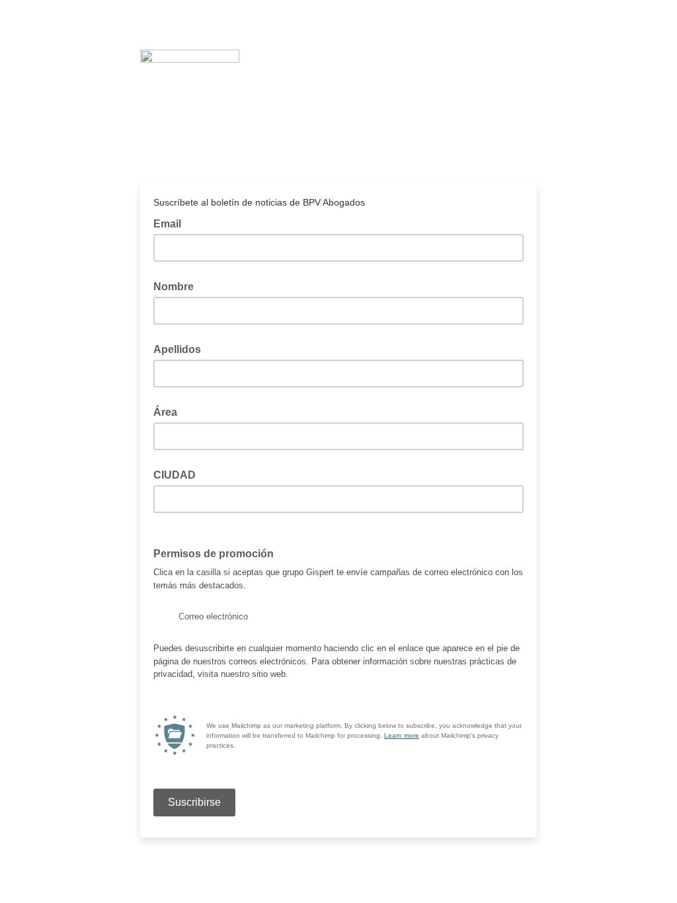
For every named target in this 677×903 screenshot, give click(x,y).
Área (165, 412)
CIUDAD (174, 475)
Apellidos (177, 349)
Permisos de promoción (217, 552)
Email (171, 223)
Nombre (173, 286)
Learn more (401, 735)
